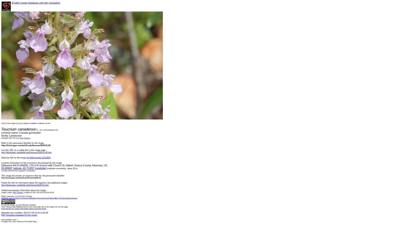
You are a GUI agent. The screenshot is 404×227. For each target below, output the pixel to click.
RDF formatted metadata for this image (19, 215)
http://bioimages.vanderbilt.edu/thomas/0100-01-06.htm (26, 152)
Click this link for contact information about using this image (23, 209)
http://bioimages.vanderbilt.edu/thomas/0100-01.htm (25, 185)
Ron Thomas (25, 138)
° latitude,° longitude (23, 168)
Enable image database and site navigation (35, 3)
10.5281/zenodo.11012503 (38, 158)
